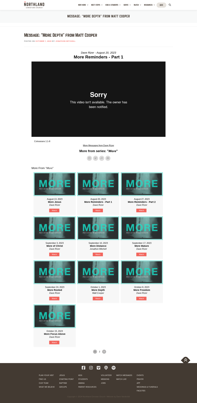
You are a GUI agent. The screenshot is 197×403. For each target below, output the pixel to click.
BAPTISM (63, 383)
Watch (54, 210)
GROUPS (63, 387)
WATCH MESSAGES (124, 375)
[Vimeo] (98, 368)
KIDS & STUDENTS (111, 5)
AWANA (81, 383)
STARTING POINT (66, 379)
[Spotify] (113, 368)
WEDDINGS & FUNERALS (147, 387)
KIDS (80, 375)
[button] (170, 4)
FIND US (42, 379)
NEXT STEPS (95, 5)
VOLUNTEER (106, 375)
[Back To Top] (185, 360)
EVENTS (140, 375)
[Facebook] (83, 368)
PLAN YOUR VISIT (46, 375)
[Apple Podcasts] (106, 368)
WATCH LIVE (121, 379)
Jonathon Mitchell (65, 41)
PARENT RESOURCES (87, 387)
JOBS (103, 383)
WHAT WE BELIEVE (47, 387)
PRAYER (140, 379)
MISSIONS (105, 379)
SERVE (126, 5)
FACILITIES (141, 391)
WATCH (136, 5)
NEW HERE (82, 5)
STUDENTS (83, 379)
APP (138, 383)
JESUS (62, 375)
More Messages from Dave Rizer (98, 145)
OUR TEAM (43, 383)
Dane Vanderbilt (123, 396)
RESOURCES (148, 5)
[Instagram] (91, 368)
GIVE (161, 5)
